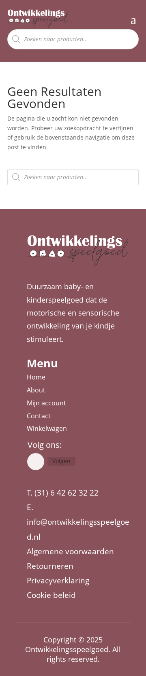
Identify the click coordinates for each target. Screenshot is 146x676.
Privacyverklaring (58, 580)
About (36, 390)
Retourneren (50, 566)
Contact (39, 415)
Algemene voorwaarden (70, 551)
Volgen (61, 461)
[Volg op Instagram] (35, 461)
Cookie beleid (51, 595)
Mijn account (46, 402)
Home (36, 377)
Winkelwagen (47, 428)
